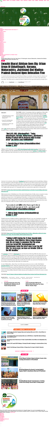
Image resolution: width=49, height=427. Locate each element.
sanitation (5, 253)
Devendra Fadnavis (5, 265)
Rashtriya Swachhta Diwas (15, 278)
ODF (45, 122)
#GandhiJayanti (11, 209)
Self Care (2, 51)
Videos (1, 30)
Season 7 (2, 38)
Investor (1, 418)
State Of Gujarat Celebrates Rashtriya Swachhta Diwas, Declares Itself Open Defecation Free (26, 274)
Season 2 (2, 33)
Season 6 (2, 37)
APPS (45, 0)
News (2, 57)
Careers (1, 420)
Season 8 (2, 39)
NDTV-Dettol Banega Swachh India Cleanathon (28, 149)
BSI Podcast (2, 55)
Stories (1, 53)
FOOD (21, 0)
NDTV (1, 0)
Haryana (17, 277)
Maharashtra (37, 277)
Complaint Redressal (4, 419)
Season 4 (2, 35)
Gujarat (35, 150)
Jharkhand (21, 181)
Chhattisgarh (17, 253)
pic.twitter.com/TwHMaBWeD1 (22, 139)
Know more (12, 412)
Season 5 (2, 36)
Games (36, 0)
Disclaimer (2, 417)
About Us (2, 415)
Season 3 (2, 34)
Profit (8, 0)
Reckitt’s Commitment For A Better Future (8, 54)
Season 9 (2, 40)
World (4, 0)
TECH (33, 0)
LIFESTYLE (26, 0)
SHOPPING (41, 0)
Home (1, 28)
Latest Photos (3, 42)
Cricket (18, 0)
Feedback (2, 416)
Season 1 (2, 32)
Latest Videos (3, 31)
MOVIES (13, 0)
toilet (5, 128)
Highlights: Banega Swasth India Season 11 (9, 29)
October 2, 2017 (11, 145)
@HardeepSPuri (23, 133)
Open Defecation (5, 278)
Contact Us (2, 419)
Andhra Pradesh (41, 150)
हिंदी (11, 0)
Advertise (2, 414)
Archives (2, 413)
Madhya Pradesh (29, 277)
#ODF (32, 137)
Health (1, 52)
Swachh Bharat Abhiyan (27, 278)
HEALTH (29, 0)
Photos (1, 41)
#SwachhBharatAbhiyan (26, 209)
